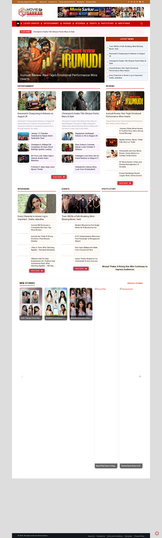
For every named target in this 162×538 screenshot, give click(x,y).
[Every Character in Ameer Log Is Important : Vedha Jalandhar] (61, 60)
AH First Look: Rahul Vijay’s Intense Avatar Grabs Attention (42, 158)
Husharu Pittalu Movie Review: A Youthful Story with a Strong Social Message (131, 130)
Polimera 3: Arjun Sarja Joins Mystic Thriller (43, 168)
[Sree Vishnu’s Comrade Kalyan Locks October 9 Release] (67, 147)
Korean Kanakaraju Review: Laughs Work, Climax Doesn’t (130, 174)
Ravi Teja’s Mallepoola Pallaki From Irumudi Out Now (86, 248)
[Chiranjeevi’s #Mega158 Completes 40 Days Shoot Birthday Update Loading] (23, 147)
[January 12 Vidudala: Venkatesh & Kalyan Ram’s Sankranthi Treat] (23, 136)
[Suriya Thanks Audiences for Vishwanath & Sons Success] (67, 261)
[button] (141, 23)
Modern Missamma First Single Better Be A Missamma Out (87, 226)
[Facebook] (128, 1)
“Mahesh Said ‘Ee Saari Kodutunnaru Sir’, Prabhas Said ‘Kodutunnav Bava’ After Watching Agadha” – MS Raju (43, 262)
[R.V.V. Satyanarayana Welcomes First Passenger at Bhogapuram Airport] (67, 239)
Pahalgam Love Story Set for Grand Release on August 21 (87, 157)
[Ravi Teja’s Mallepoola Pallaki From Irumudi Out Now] (67, 250)
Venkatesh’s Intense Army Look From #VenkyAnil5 (86, 168)
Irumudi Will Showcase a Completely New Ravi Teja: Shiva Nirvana (41, 227)
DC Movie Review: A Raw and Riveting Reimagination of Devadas (130, 164)
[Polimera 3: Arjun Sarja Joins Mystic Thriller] (23, 170)
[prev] (136, 31)
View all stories (135, 283)
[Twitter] (137, 1)
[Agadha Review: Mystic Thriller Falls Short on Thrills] (111, 142)
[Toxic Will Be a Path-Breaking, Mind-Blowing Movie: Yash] (81, 203)
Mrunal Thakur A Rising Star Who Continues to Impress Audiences (59, 32)
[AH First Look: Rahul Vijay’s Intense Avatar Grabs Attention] (23, 159)
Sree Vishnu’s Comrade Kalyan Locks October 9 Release (85, 146)
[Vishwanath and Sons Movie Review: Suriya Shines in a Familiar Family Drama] (111, 154)
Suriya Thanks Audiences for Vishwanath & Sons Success (86, 260)
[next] (140, 31)
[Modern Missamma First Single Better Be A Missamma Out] (67, 228)
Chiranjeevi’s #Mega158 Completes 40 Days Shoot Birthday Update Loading (42, 146)
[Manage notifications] (157, 533)
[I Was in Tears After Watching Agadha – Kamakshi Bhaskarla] (23, 250)
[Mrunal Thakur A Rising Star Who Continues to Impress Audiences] (125, 228)
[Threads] (142, 1)
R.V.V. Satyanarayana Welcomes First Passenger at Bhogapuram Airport (87, 238)
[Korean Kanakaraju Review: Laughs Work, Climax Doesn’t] (111, 176)
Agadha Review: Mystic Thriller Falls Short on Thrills (131, 141)
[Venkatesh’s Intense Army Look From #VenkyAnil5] (67, 170)
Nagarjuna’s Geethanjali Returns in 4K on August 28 (86, 134)
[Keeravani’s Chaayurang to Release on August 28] (37, 100)
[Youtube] (140, 1)
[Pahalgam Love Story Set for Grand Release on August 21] (67, 159)
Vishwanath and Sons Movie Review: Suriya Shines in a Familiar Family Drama (130, 153)
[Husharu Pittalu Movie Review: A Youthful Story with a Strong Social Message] (111, 131)
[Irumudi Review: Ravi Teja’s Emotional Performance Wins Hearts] (125, 100)
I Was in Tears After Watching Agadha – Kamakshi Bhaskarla (43, 248)
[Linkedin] (134, 1)
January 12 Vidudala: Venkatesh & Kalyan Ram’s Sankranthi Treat (42, 135)
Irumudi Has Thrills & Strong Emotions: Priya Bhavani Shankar (42, 238)
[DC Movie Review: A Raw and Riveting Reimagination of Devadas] (111, 165)
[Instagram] (131, 1)
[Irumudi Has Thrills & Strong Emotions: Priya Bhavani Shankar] (23, 239)
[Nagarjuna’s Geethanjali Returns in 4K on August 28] (67, 136)
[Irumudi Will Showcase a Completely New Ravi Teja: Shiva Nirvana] (23, 228)
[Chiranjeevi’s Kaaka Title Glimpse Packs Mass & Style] (81, 100)
